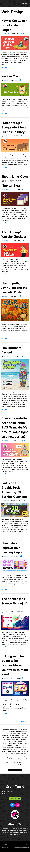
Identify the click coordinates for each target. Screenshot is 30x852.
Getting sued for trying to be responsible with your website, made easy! (15, 665)
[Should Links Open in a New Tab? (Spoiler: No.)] (15, 199)
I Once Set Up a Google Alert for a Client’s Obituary (14, 127)
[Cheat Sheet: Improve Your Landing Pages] (15, 565)
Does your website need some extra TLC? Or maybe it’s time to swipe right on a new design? (14, 427)
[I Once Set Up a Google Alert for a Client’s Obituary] (15, 145)
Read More (4, 67)
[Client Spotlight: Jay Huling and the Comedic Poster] (15, 310)
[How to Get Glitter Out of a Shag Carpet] (15, 43)
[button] (15, 798)
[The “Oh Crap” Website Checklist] (15, 250)
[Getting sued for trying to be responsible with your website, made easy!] (15, 688)
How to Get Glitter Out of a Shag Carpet (14, 25)
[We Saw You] (15, 89)
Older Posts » (25, 721)
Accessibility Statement (22, 844)
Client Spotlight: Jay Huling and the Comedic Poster (14, 287)
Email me (6, 794)
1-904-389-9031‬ (8, 791)
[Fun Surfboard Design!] (15, 374)
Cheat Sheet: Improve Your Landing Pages (11, 547)
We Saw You (9, 76)
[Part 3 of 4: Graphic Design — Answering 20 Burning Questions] (15, 510)
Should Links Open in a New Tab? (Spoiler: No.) (14, 181)
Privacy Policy (12, 844)
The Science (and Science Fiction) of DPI (14, 603)
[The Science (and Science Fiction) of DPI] (15, 622)
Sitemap (5, 844)
